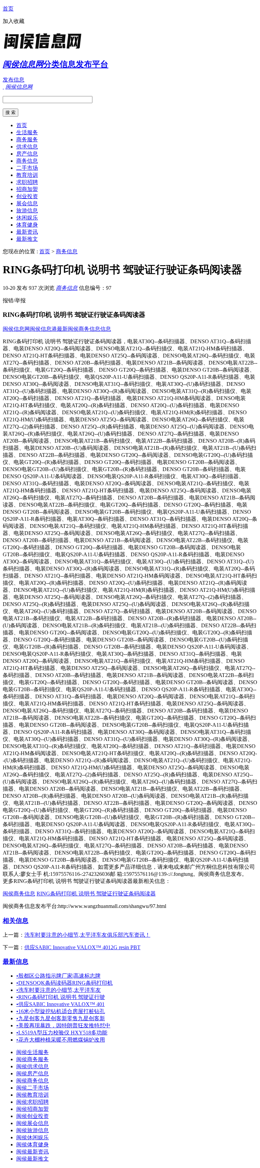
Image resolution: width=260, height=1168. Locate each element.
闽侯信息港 (43, 329)
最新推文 (27, 239)
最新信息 (15, 961)
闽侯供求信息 (32, 1066)
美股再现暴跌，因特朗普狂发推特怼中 (63, 1025)
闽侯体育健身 (32, 1144)
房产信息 (27, 154)
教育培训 (27, 175)
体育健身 (27, 225)
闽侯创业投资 (32, 1116)
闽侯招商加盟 (32, 1109)
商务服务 (27, 139)
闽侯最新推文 (32, 1159)
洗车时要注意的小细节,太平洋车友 (58, 990)
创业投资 (27, 196)
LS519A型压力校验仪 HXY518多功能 (61, 1032)
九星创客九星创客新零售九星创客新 (60, 1018)
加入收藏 (13, 21)
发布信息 (13, 80)
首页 (8, 8)
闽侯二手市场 (32, 1088)
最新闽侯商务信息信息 (84, 329)
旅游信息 (27, 210)
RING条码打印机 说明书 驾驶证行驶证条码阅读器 (96, 893)
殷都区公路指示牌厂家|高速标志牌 (58, 976)
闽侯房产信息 (32, 1073)
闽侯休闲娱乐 (32, 1137)
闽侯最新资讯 (32, 1151)
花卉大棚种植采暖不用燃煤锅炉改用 (60, 1040)
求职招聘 (27, 182)
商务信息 (27, 161)
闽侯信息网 (16, 329)
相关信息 (15, 920)
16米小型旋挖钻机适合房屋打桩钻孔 (60, 1011)
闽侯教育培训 (32, 1095)
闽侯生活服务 (32, 1052)
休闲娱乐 (27, 217)
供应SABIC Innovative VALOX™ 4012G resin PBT (82, 947)
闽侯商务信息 (19, 893)
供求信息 (27, 146)
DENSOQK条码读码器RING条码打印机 (64, 983)
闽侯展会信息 (32, 1123)
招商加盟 (27, 189)
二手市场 (27, 168)
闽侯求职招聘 (32, 1102)
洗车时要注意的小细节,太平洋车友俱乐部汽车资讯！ (87, 935)
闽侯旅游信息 (32, 1130)
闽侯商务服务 (32, 1059)
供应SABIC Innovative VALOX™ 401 (60, 1004)
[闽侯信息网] (45, 49)
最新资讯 (27, 232)
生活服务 (27, 132)
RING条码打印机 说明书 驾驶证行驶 (60, 997)
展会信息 (27, 203)
